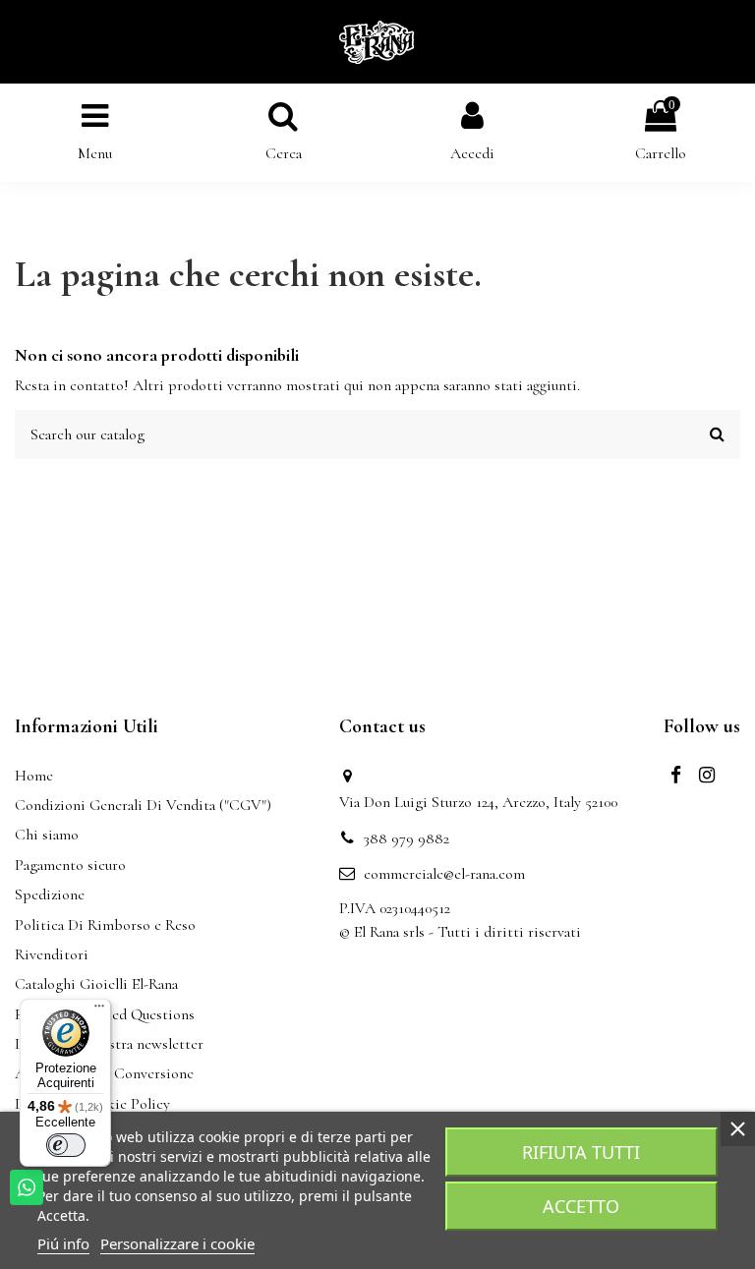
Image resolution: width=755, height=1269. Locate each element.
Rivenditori (51, 954)
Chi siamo (47, 834)
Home (34, 775)
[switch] (66, 1145)
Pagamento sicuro (70, 865)
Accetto (581, 1206)
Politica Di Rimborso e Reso (105, 925)
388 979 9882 (406, 838)
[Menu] (99, 1010)
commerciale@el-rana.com (444, 874)
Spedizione (50, 894)
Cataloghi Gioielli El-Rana (96, 984)
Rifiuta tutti (581, 1152)
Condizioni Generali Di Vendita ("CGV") (143, 805)
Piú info (63, 1243)
